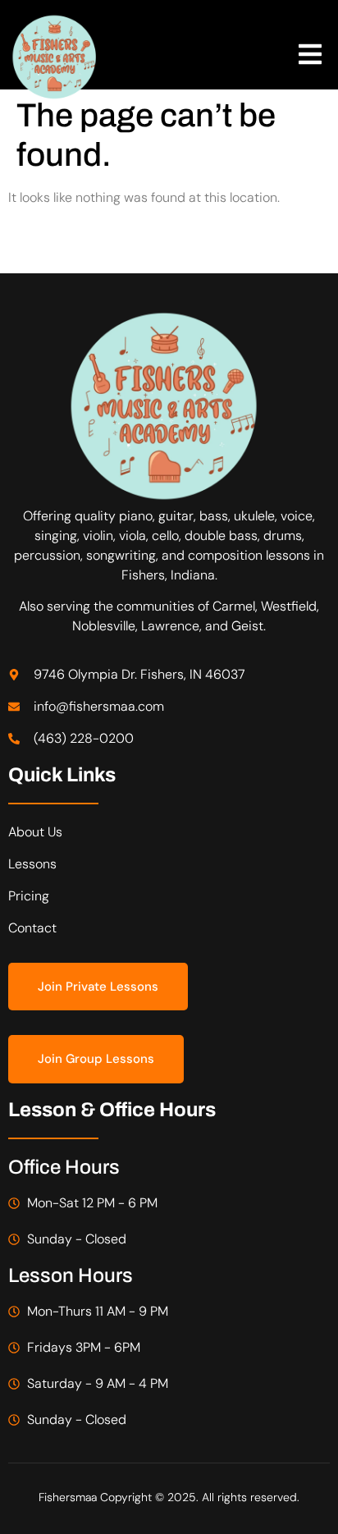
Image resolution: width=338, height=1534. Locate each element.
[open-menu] (310, 57)
